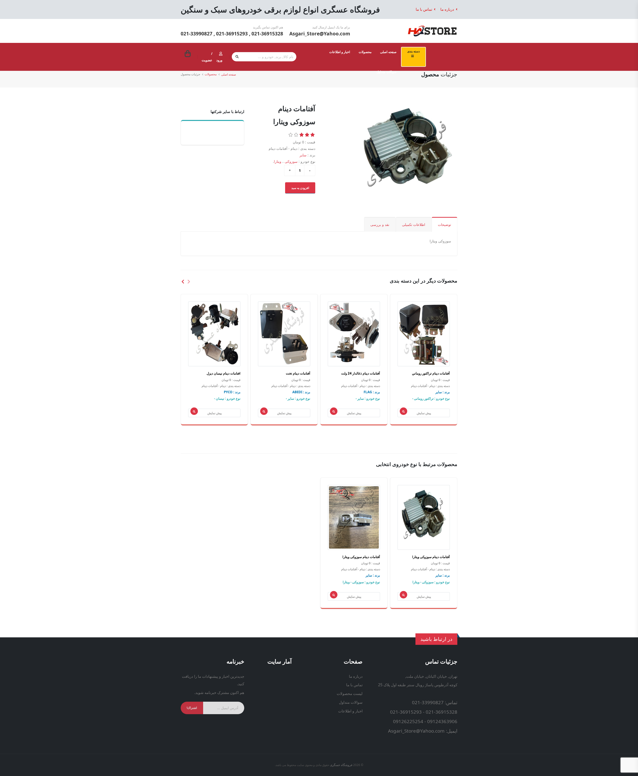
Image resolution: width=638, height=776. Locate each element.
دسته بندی (413, 51)
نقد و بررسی (379, 224)
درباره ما (447, 9)
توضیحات (444, 224)
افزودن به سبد (300, 188)
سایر (303, 155)
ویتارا (277, 161)
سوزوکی (291, 161)
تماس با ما (424, 9)
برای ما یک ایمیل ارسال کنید (331, 27)
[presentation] (188, 281)
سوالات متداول (386, 72)
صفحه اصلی (388, 52)
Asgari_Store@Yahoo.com (319, 33)
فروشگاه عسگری (341, 765)
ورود (219, 60)
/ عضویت (207, 56)
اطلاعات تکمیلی (413, 224)
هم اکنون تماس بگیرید (268, 27)
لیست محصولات (350, 693)
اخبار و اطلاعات (339, 52)
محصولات (365, 52)
